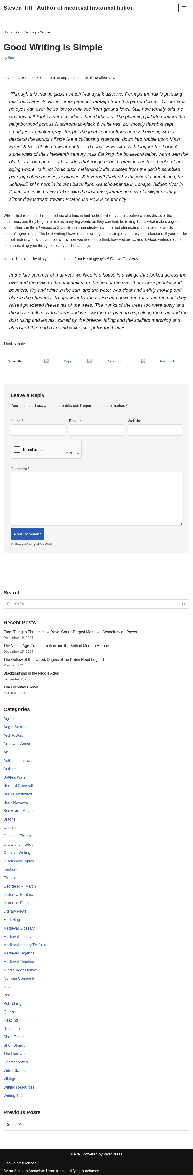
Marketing (12, 920)
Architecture (14, 735)
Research (12, 1029)
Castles (10, 827)
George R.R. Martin (20, 886)
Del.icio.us (114, 361)
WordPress (113, 1154)
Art (6, 752)
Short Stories (14, 1045)
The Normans (15, 1054)
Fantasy (10, 869)
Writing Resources (19, 1087)
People (10, 995)
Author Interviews (18, 761)
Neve (75, 1154)
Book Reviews (16, 803)
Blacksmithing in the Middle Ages (31, 673)
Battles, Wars (14, 777)
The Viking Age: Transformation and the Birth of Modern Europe (56, 646)
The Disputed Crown (21, 687)
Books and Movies (19, 811)
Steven (13, 58)
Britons (9, 819)
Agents (9, 719)
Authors (10, 769)
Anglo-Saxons (15, 727)
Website (134, 421)
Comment (20, 469)
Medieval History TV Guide (26, 945)
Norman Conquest (19, 978)
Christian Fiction (17, 836)
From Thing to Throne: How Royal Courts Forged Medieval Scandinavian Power (70, 632)
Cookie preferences (20, 1163)
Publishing (12, 1004)
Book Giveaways (18, 794)
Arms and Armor (17, 744)
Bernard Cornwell (18, 786)
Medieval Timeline (19, 962)
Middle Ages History (20, 970)
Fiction (9, 878)
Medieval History (18, 936)
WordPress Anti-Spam (21, 544)
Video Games (15, 1071)
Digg (67, 361)
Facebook (167, 361)
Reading (11, 1020)
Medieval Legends (19, 953)
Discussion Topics (19, 861)
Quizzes (10, 1012)
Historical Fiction (18, 903)
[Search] (184, 604)
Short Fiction (14, 1037)
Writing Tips (13, 1096)
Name (17, 421)
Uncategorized (16, 1062)
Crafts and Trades (18, 844)
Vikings (10, 1079)
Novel (8, 987)
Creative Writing (17, 853)
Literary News (15, 911)
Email (75, 421)
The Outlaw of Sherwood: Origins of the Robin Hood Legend (54, 660)
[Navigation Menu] (183, 8)
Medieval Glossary (19, 928)
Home (8, 32)
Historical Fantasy (19, 895)
